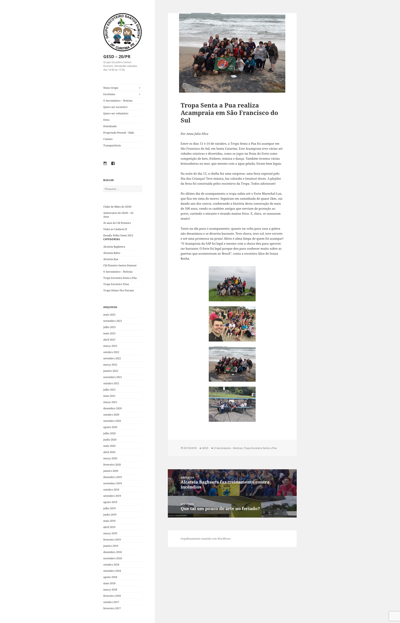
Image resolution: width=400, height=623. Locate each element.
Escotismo (109, 94)
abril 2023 (109, 339)
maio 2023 (109, 333)
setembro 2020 (112, 421)
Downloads (110, 126)
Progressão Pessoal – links (118, 132)
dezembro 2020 (112, 408)
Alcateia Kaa (110, 259)
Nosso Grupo (110, 88)
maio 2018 (109, 583)
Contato (107, 139)
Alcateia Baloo (111, 253)
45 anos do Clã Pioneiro (117, 223)
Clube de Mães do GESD (117, 206)
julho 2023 (109, 327)
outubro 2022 (111, 352)
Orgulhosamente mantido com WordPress (206, 538)
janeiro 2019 (110, 546)
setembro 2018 (112, 571)
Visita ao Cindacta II (115, 229)
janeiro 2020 (110, 471)
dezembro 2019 (112, 477)
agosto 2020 (110, 427)
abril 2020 (109, 452)
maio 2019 (109, 521)
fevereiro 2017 (112, 608)
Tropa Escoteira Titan (116, 284)
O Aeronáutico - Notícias (228, 448)
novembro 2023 (112, 321)
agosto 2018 (110, 577)
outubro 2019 (111, 489)
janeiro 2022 (110, 371)
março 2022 (110, 364)
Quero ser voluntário (115, 113)
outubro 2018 (111, 564)
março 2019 (110, 533)
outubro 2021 (111, 383)
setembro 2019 (112, 496)
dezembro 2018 (112, 552)
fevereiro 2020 (112, 464)
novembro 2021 (112, 377)
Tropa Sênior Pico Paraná (118, 290)
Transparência (112, 145)
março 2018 (110, 589)
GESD (205, 448)
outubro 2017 (111, 602)
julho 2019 (109, 508)
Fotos (106, 120)
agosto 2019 (110, 502)
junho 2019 (109, 514)
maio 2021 (109, 396)
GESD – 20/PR (116, 56)
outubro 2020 (111, 414)
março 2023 (110, 346)
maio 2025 (109, 314)
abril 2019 (109, 527)
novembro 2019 (112, 483)
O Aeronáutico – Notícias (117, 100)
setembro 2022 (112, 358)
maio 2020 (109, 446)
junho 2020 (109, 439)
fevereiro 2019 (112, 539)
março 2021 (110, 402)
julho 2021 (109, 389)
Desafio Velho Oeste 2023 (118, 235)
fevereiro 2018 (112, 596)
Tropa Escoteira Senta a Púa (120, 278)
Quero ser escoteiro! (115, 107)
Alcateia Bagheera (114, 246)
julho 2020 (109, 433)
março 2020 (110, 458)
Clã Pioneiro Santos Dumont (120, 265)
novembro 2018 (112, 558)
